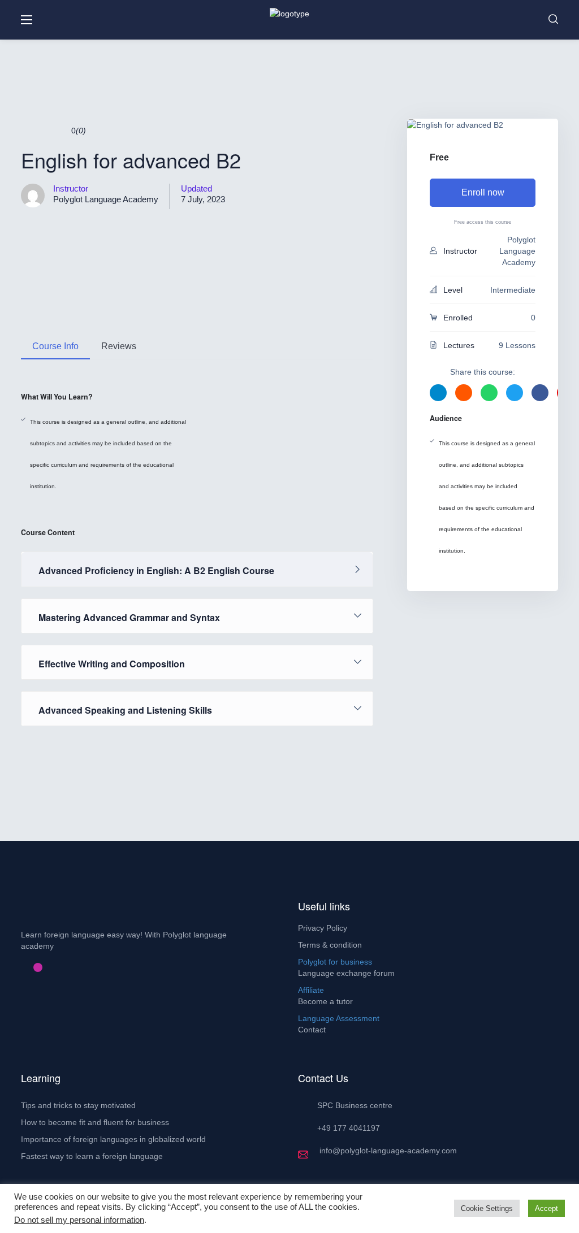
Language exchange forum (346, 973)
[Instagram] (37, 967)
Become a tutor (325, 1001)
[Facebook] (19, 967)
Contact (312, 1029)
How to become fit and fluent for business (95, 1122)
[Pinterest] (28, 967)
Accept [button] (546, 1208)
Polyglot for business (335, 961)
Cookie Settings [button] (487, 1208)
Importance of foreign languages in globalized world (113, 1139)
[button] (553, 20)
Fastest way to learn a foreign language (92, 1156)
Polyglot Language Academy (105, 199)
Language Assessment (338, 1018)
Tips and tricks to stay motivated (78, 1105)
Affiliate (311, 990)
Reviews (118, 346)
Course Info (55, 346)
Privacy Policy (322, 927)
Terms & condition (330, 944)
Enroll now (482, 192)
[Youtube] (46, 967)
